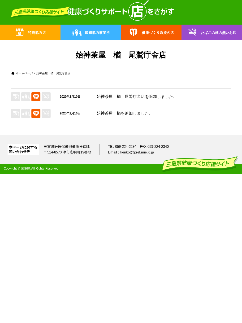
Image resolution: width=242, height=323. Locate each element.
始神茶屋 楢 (109, 113)
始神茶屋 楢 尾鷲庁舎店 (121, 96)
